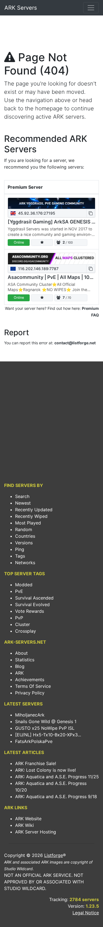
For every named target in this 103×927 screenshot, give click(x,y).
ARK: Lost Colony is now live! (45, 770)
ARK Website (28, 818)
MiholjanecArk (29, 715)
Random (23, 529)
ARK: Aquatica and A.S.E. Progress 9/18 (56, 796)
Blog (19, 666)
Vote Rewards (29, 611)
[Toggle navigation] (91, 7)
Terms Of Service (33, 686)
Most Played (28, 523)
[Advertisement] (51, 35)
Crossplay (25, 631)
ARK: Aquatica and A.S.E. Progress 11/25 (57, 776)
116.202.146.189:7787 (38, 268)
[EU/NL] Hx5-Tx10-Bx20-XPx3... (48, 734)
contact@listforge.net (75, 342)
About (21, 653)
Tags (20, 556)
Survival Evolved (32, 604)
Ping (19, 549)
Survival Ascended (34, 598)
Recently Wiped (31, 516)
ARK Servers (20, 7)
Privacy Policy (29, 693)
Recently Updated (33, 509)
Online (19, 242)
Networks (25, 562)
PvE (19, 591)
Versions (24, 542)
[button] (90, 213)
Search (22, 496)
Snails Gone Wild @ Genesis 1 (45, 721)
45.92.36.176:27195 (36, 213)
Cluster (22, 624)
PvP (19, 617)
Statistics (24, 659)
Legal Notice (86, 912)
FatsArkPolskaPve (33, 741)
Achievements (29, 679)
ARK (19, 673)
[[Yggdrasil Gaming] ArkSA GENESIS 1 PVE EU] (51, 203)
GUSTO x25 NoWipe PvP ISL (44, 728)
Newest (23, 503)
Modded (23, 584)
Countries (25, 536)
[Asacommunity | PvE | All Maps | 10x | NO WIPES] (51, 258)
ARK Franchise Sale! (35, 763)
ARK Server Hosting (35, 832)
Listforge (53, 855)
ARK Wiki (24, 825)
